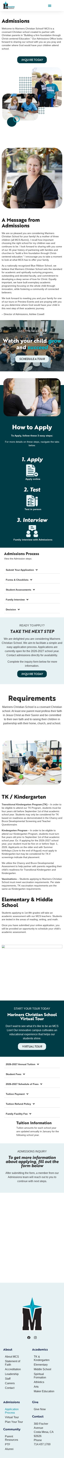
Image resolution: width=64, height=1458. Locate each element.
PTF (7, 1444)
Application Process (12, 1411)
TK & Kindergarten (41, 1358)
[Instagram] (35, 1337)
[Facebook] (28, 1337)
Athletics (39, 1382)
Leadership (12, 1374)
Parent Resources (11, 1438)
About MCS (12, 1356)
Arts (36, 1386)
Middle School (42, 1369)
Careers (10, 1383)
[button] (49, 5)
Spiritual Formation (40, 1376)
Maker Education (44, 1391)
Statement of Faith (12, 1363)
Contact (9, 1387)
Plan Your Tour (14, 1421)
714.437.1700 (42, 1444)
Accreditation (13, 1369)
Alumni (9, 1449)
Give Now (40, 1409)
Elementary (41, 1364)
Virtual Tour (12, 1417)
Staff (7, 1378)
